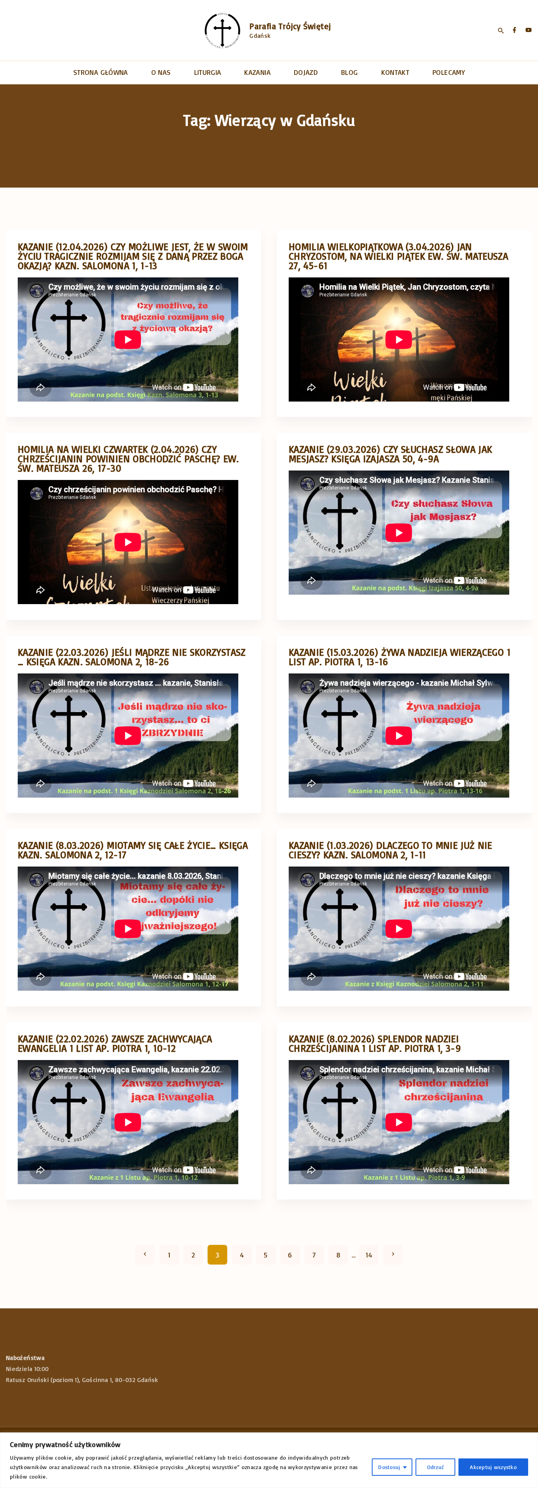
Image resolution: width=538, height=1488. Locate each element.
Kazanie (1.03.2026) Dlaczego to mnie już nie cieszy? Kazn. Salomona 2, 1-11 (390, 850)
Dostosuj (389, 1467)
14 (369, 1254)
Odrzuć (435, 1467)
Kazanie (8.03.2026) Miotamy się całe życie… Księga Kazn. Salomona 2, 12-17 (133, 850)
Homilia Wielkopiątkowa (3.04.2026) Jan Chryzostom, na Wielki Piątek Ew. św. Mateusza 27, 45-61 (398, 256)
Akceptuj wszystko (493, 1467)
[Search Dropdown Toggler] (501, 31)
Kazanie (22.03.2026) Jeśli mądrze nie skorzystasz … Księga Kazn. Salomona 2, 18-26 (132, 657)
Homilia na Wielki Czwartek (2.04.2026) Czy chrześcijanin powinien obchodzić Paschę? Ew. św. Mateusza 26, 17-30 (128, 458)
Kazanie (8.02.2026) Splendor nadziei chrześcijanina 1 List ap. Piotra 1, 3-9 (375, 1043)
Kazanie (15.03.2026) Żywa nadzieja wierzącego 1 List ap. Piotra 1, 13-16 (399, 657)
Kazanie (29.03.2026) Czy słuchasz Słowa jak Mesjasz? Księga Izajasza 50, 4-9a (390, 454)
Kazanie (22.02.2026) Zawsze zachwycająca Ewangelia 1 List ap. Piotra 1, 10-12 (115, 1043)
